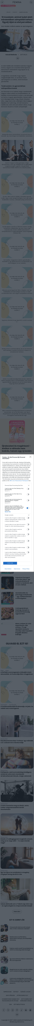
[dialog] (17, 513)
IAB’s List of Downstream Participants (19, 480)
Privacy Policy (26, 568)
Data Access (17, 568)
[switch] (28, 489)
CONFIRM (10, 563)
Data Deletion (8, 568)
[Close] (30, 457)
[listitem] (17, 485)
